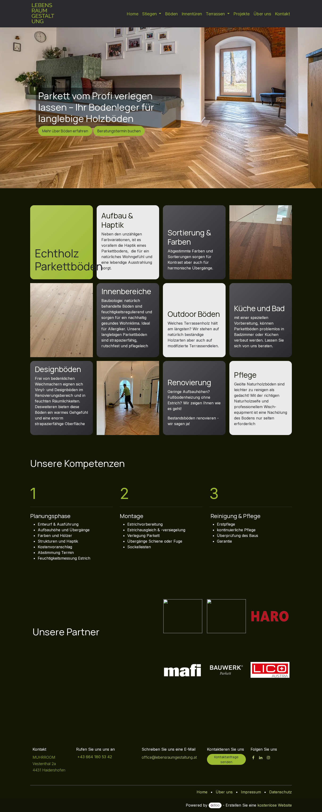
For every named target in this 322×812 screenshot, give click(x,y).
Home (202, 792)
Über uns (224, 792)
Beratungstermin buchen (119, 131)
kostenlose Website (274, 805)
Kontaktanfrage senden (226, 759)
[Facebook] (253, 757)
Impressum (251, 792)
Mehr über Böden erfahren (65, 131)
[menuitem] (132, 14)
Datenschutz (280, 792)
